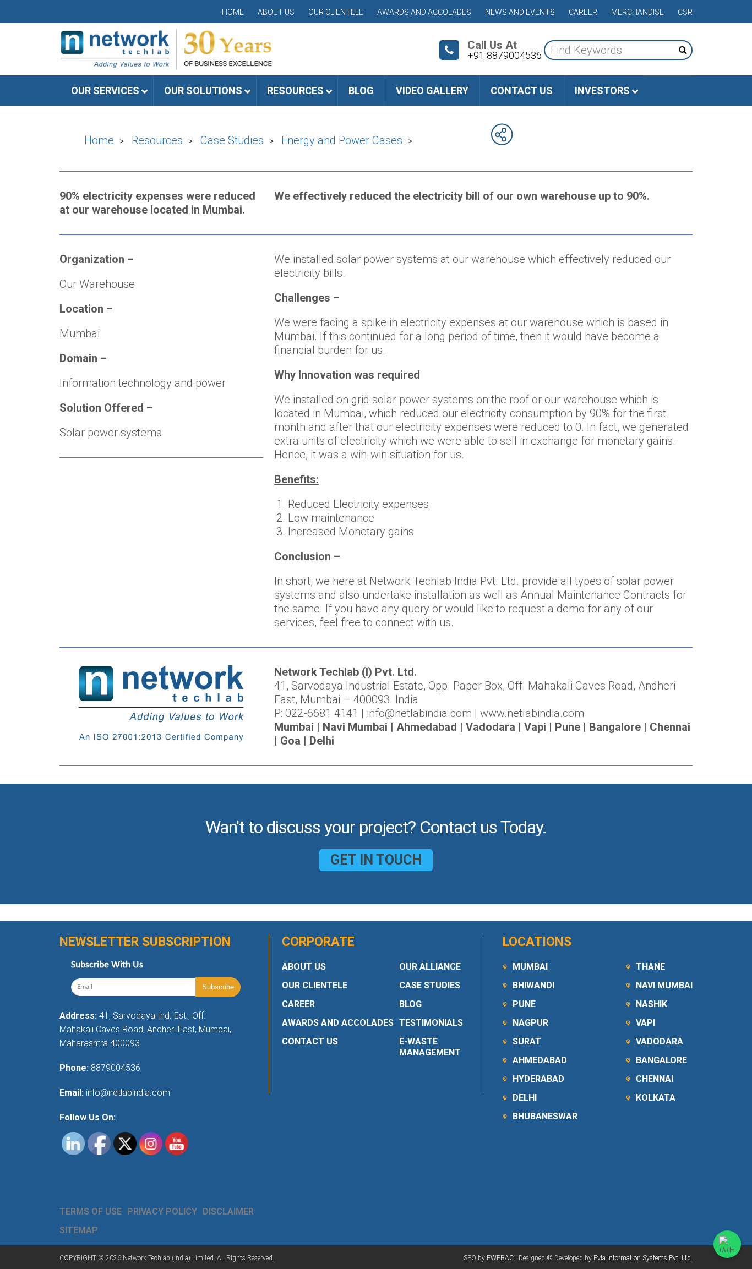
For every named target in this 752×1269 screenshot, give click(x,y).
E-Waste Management (430, 1047)
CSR (685, 12)
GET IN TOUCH (376, 860)
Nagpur (530, 1023)
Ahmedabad (540, 1060)
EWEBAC (500, 1258)
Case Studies (429, 985)
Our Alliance (430, 966)
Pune (524, 1004)
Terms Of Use (90, 1211)
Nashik (651, 1004)
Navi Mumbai (664, 985)
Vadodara (659, 1041)
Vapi (645, 1023)
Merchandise (637, 12)
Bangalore (661, 1060)
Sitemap (78, 1230)
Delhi (525, 1097)
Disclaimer (228, 1211)
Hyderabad (538, 1079)
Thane (650, 966)
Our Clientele (335, 12)
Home (233, 12)
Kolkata (655, 1097)
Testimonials (431, 1023)
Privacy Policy (162, 1211)
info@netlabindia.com (127, 1092)
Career (583, 12)
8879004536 (115, 1068)
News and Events (520, 12)
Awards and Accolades (424, 12)
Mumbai (530, 966)
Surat (527, 1041)
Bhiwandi (533, 985)
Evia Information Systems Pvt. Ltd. (643, 1258)
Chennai (654, 1079)
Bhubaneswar (545, 1116)
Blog (410, 1004)
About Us (276, 12)
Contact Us (310, 1041)
